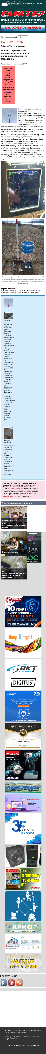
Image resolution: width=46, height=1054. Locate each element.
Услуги (10, 5)
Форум (23, 1032)
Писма (7, 1032)
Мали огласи (15, 1032)
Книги (24, 1030)
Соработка (38, 3)
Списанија (17, 1030)
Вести (10, 1030)
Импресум (11, 3)
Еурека (39, 1030)
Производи (32, 1030)
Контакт (16, 5)
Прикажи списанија (9, 37)
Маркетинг (29, 3)
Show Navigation (4, 5)
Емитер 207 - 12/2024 (12, 42)
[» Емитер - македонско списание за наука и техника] (23, 16)
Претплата (20, 3)
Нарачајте (7, 87)
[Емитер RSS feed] (20, 983)
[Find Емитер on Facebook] (4, 983)
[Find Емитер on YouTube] (12, 983)
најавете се (8, 92)
